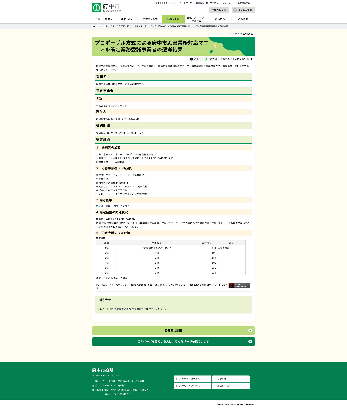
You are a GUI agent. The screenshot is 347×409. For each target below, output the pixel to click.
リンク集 (222, 379)
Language (227, 3)
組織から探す (224, 386)
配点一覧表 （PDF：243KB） (115, 206)
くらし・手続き (103, 19)
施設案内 (220, 19)
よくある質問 (245, 10)
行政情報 (243, 19)
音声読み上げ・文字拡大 (207, 3)
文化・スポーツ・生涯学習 (196, 19)
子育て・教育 (150, 19)
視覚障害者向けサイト (165, 3)
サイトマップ (186, 3)
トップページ (112, 26)
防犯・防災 (173, 19)
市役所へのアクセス (189, 386)
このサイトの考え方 (189, 379)
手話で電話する (243, 3)
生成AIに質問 (219, 10)
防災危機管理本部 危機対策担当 (129, 309)
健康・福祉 (127, 19)
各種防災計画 (140, 26)
